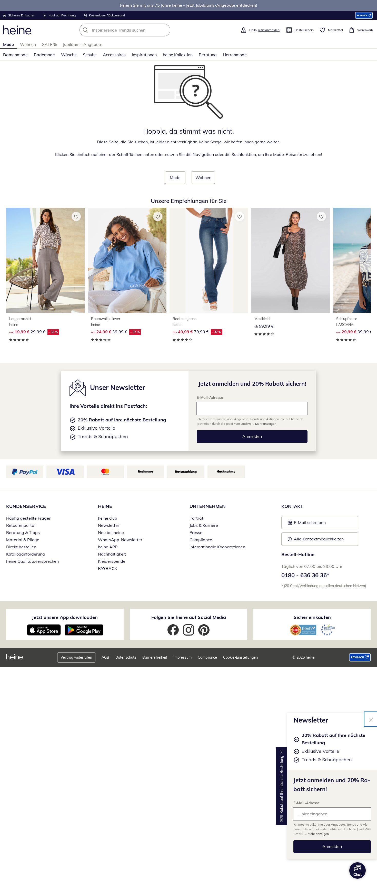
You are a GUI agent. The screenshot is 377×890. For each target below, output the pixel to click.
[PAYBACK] (364, 15)
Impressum (182, 657)
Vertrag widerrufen (76, 657)
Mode (8, 44)
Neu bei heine (111, 532)
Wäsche (69, 54)
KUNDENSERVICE (26, 506)
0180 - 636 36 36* (305, 575)
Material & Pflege (22, 539)
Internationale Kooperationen (217, 546)
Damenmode (15, 54)
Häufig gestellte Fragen (28, 518)
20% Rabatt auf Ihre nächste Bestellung (281, 789)
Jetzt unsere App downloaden (65, 617)
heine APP (107, 546)
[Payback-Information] (360, 657)
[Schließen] (371, 719)
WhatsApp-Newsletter (120, 539)
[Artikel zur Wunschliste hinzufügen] (76, 216)
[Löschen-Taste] (165, 30)
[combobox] (136, 30)
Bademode (44, 54)
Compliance (201, 539)
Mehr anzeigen (318, 834)
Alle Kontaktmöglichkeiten (319, 538)
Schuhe (90, 54)
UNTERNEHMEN (208, 506)
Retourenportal (20, 525)
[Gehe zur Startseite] (17, 30)
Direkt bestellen (21, 546)
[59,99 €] (290, 260)
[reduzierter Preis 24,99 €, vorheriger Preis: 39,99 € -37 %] (127, 260)
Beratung (208, 54)
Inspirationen (144, 54)
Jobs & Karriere (204, 525)
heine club (107, 518)
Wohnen (28, 44)
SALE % (49, 44)
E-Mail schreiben (307, 524)
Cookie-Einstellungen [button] (240, 657)
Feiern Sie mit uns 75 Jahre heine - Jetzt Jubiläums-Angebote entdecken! (188, 5)
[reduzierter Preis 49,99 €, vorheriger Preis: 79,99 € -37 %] (209, 260)
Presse (196, 532)
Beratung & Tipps (23, 532)
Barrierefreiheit (154, 657)
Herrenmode (235, 54)
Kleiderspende (111, 561)
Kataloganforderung (25, 554)
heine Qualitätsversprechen (32, 561)
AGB (105, 657)
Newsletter (108, 525)
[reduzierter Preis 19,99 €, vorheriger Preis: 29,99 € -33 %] (45, 260)
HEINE (105, 506)
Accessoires (114, 54)
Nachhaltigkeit (112, 554)
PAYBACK (107, 568)
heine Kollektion (178, 54)
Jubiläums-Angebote (82, 44)
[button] (365, 260)
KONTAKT (292, 506)
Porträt (196, 518)
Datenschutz (125, 657)
